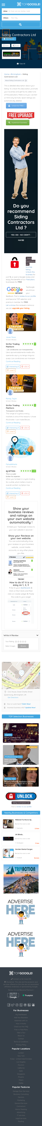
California (21, 1068)
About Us (21, 1036)
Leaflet (37, 688)
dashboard (25, 588)
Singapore (21, 1074)
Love (12, 370)
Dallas (21, 1083)
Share (16, 45)
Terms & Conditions (21, 1042)
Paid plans (30, 279)
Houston (21, 1065)
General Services (21, 1103)
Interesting (14, 366)
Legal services (21, 1118)
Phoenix (21, 1077)
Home (6, 74)
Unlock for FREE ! (18, 106)
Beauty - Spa (10, 779)
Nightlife (8, 735)
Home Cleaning (21, 1109)
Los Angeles (21, 1062)
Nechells (20, 828)
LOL (26, 366)
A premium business (19, 122)
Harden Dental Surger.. (24, 849)
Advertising (21, 1112)
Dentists (21, 1097)
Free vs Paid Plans (21, 1030)
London (21, 1053)
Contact (21, 1039)
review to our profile (28, 296)
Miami (21, 1080)
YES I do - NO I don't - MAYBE (21, 235)
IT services (21, 1115)
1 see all (22, 64)
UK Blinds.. (19, 834)
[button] (6, 32)
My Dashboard (21, 1014)
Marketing (21, 1100)
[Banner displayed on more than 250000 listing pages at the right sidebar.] (21, 911)
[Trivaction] (21, 878)
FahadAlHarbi (11, 464)
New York (21, 1056)
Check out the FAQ (21, 1027)
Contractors (21, 1106)
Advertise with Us (21, 1020)
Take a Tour (21, 1033)
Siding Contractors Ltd (30, 261)
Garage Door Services (21, 1091)
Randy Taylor (11, 398)
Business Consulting (21, 1094)
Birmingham (16, 74)
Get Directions (13, 697)
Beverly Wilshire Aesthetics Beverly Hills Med (20, 781)
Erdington (20, 843)
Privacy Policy (21, 1045)
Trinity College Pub (12, 738)
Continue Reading (13, 361)
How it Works (21, 1024)
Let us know (11, 305)
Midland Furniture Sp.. (23, 820)
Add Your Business (21, 1017)
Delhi (21, 1071)
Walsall (19, 858)
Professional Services (13, 757)
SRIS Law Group (11, 760)
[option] (11, 54)
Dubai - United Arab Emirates (21, 1059)
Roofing (21, 1121)
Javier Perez (11, 337)
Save (7, 45)
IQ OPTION (10, 471)
